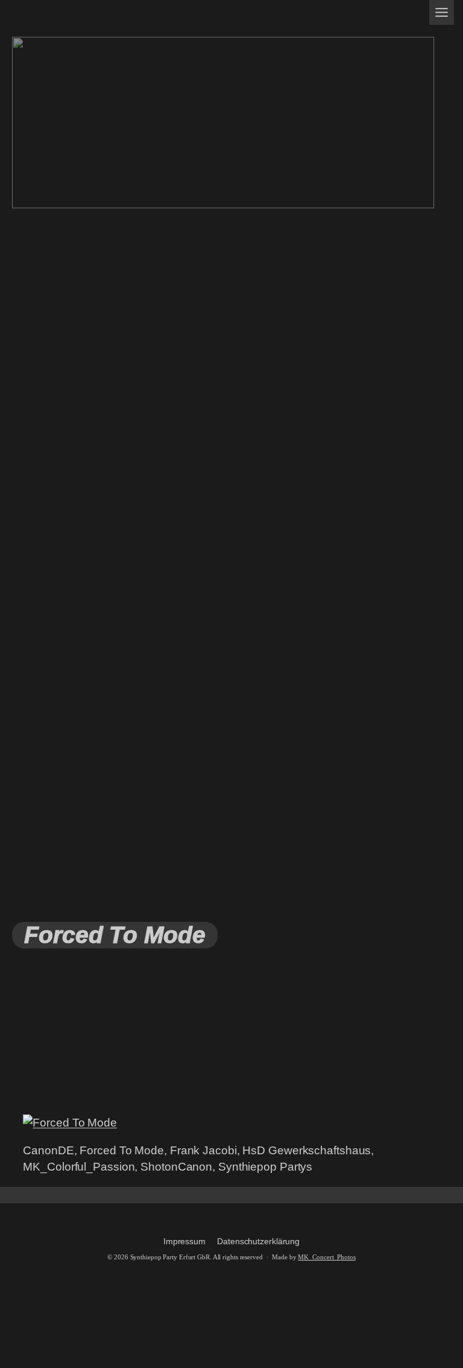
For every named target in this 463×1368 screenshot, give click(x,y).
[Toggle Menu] (441, 12)
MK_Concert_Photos (326, 1257)
